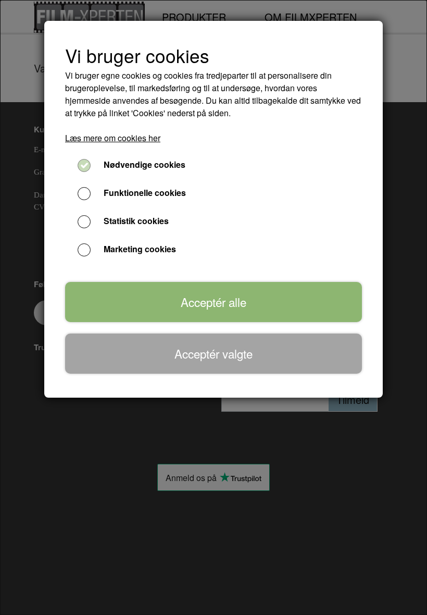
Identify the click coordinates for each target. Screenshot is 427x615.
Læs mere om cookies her (112, 138)
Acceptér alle (213, 301)
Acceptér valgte (213, 353)
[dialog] (213, 307)
